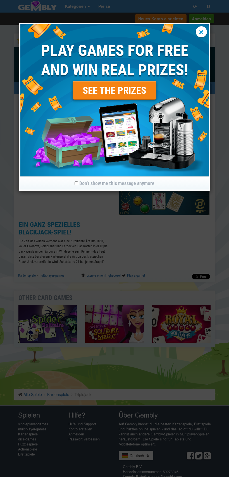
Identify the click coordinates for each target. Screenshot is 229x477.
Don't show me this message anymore (116, 183)
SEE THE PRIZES (114, 90)
